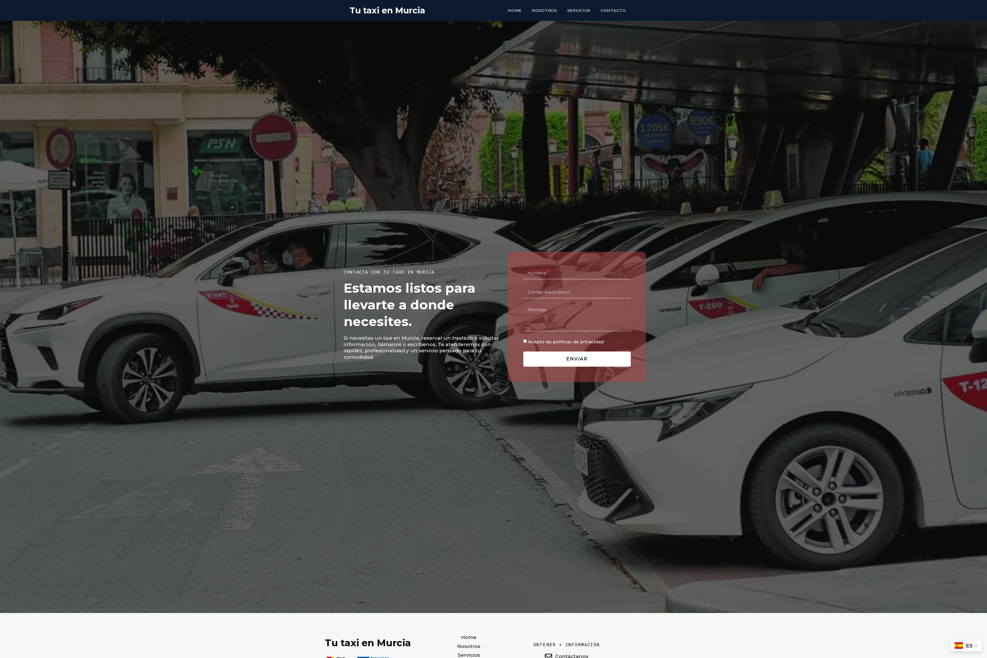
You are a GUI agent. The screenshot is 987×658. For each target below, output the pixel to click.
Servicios (578, 10)
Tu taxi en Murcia (387, 10)
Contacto (613, 10)
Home (515, 10)
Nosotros (544, 10)
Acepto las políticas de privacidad (566, 341)
